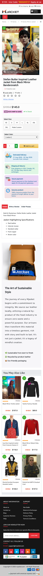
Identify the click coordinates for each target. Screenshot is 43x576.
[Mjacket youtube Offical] (11, 551)
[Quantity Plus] (16, 146)
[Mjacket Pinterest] (27, 551)
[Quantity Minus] (5, 146)
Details (4, 206)
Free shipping (24, 6)
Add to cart (29, 146)
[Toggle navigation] (4, 17)
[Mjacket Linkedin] (33, 551)
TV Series (13, 22)
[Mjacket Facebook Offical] (5, 551)
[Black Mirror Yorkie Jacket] (11, 387)
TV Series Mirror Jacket (28, 22)
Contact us (6, 510)
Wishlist (38, 6)
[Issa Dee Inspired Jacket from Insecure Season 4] (11, 427)
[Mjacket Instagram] (22, 551)
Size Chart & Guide (15, 111)
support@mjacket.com (16, 546)
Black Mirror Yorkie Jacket (11, 404)
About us (6, 507)
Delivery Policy (28, 513)
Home (4, 22)
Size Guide (26, 507)
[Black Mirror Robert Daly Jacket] (31, 427)
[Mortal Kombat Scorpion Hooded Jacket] (11, 466)
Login (32, 6)
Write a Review (14, 206)
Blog (4, 513)
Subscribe (34, 535)
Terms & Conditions (29, 518)
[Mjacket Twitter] (16, 551)
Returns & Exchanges (30, 510)
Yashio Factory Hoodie (29, 404)
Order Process (26, 206)
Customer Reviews (9, 516)
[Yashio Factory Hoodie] (31, 387)
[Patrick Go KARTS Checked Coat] (31, 466)
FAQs (5, 518)
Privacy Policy (27, 516)
